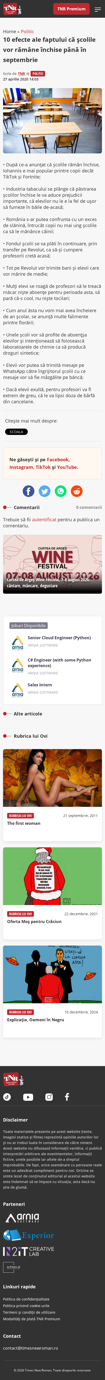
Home (9, 31)
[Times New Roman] (12, 9)
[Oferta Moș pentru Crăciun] (52, 893)
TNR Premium (71, 9)
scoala (16, 431)
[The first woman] (52, 795)
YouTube (67, 467)
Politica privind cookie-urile (26, 1305)
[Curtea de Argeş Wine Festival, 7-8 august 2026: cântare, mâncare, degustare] (52, 564)
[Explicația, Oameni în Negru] (52, 992)
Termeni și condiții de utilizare (29, 1312)
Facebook (58, 459)
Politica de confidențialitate (26, 1299)
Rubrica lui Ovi (20, 815)
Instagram (21, 467)
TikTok (43, 467)
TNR (21, 73)
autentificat (44, 519)
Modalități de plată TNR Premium (31, 1318)
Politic (27, 31)
